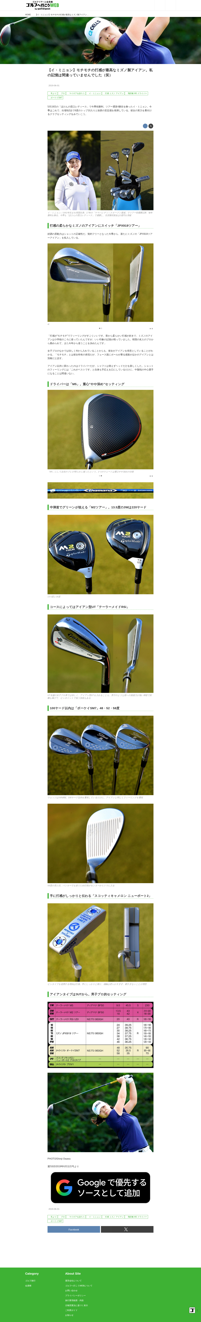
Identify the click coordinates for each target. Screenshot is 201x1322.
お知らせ (69, 1315)
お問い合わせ (71, 1290)
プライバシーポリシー (75, 1295)
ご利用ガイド (71, 1310)
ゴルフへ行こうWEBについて (78, 1285)
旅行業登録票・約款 (74, 1300)
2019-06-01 (54, 85)
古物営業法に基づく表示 (76, 1305)
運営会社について (73, 1280)
